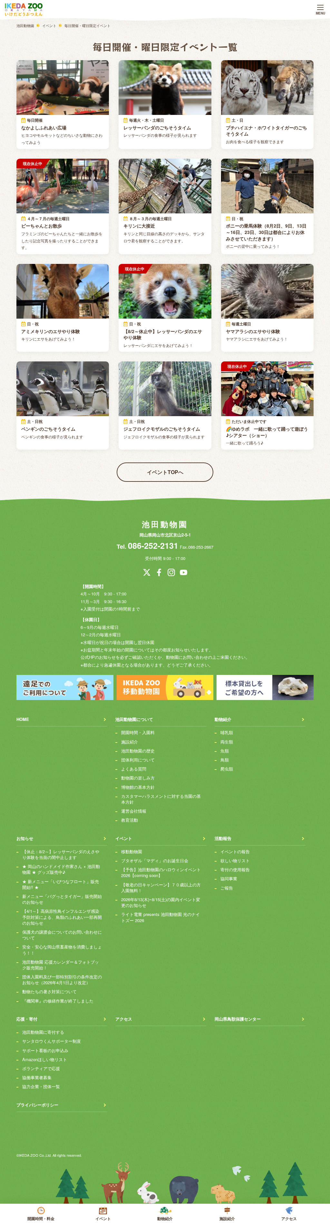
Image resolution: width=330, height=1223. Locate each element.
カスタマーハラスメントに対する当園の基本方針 (161, 799)
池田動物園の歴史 (138, 751)
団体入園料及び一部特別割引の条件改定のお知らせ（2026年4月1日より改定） (62, 979)
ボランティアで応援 (41, 1068)
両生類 (226, 742)
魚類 (224, 751)
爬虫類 (226, 769)
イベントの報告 (235, 851)
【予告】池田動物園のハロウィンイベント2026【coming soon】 (161, 872)
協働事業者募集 (37, 1077)
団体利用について (138, 760)
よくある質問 (133, 769)
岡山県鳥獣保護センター (238, 1019)
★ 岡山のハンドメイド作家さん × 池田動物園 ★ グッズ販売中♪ (61, 869)
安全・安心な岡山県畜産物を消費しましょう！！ (62, 950)
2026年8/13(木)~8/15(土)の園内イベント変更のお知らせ (160, 902)
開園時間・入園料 (138, 732)
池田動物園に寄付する (43, 1032)
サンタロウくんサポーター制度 (51, 1041)
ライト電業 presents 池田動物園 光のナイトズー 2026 (160, 917)
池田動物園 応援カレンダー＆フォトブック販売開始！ (60, 965)
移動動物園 (131, 851)
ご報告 (226, 888)
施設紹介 (227, 1218)
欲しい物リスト (235, 861)
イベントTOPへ (165, 472)
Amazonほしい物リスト (44, 1059)
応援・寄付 (26, 1019)
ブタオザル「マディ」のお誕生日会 (154, 861)
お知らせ (24, 838)
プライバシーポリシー (37, 1105)
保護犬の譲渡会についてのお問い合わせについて (62, 935)
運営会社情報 (133, 811)
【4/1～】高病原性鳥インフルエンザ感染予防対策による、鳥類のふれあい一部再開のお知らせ (62, 917)
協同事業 (228, 879)
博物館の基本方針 (138, 787)
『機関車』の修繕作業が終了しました (57, 1001)
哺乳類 (226, 732)
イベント (103, 1218)
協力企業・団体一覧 (41, 1086)
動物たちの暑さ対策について (49, 991)
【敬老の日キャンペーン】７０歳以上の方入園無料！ (161, 887)
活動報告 (223, 838)
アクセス (289, 1218)
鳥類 (224, 760)
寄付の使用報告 (235, 870)
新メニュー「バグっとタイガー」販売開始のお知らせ (62, 899)
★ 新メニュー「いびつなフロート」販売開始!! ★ (60, 884)
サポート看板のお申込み (45, 1050)
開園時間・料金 (40, 1218)
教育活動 (129, 820)
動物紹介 (165, 1218)
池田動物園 (165, 523)
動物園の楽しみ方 (138, 778)
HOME (22, 719)
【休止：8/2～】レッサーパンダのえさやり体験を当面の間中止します (60, 854)
